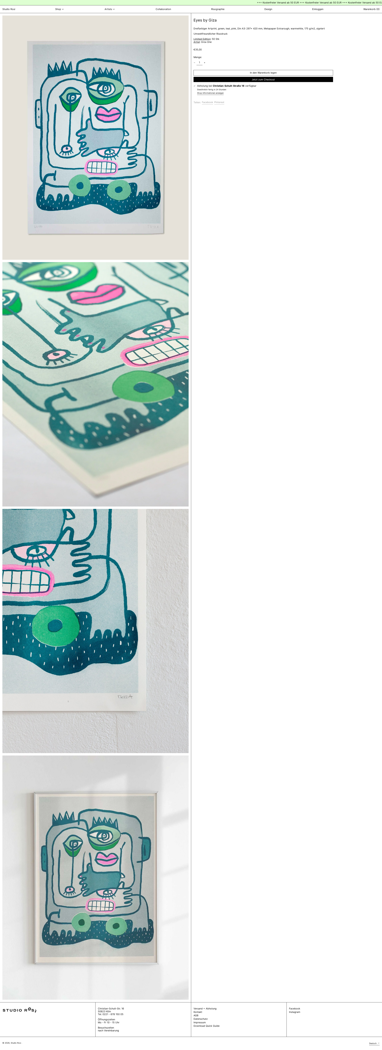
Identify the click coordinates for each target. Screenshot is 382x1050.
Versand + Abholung (205, 1008)
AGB (196, 1015)
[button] (95, 138)
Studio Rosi (8, 9)
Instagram (294, 1012)
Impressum (200, 1022)
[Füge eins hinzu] (204, 63)
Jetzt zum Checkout (263, 79)
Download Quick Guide (207, 1025)
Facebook (294, 1008)
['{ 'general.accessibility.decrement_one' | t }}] (194, 63)
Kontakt (198, 1011)
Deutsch (373, 1043)
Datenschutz (201, 1018)
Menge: (198, 57)
